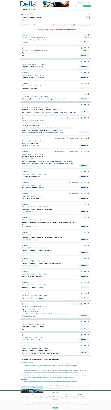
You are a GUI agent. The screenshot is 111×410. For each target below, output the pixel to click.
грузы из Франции (58, 396)
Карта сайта (87, 394)
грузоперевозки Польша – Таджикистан (31, 366)
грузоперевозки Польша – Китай (70, 365)
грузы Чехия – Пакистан (72, 370)
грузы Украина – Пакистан (61, 370)
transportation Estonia (45, 377)
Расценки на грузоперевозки (26, 394)
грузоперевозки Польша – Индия (44, 365)
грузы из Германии (49, 396)
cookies (40, 403)
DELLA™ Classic (81, 394)
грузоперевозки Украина (28, 375)
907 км (40, 339)
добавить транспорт (72, 10)
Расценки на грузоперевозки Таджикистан (40, 394)
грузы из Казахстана (83, 396)
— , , (42, 109)
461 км (41, 276)
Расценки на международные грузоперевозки (57, 394)
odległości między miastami (63, 377)
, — (34, 156)
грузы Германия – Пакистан (29, 370)
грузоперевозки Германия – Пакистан (31, 363)
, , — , (43, 99)
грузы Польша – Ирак (28, 372)
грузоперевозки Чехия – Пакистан (30, 365)
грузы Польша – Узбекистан (72, 372)
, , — (37, 350)
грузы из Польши (40, 396)
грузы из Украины (74, 396)
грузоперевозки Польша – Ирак (57, 365)
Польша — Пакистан (31, 17)
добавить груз (62, 10)
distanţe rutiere (72, 377)
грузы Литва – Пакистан (39, 370)
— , (33, 326)
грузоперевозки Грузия (59, 375)
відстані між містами (54, 377)
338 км (41, 298)
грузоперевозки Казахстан (39, 375)
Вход (76, 5)
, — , (37, 250)
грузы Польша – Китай (37, 372)
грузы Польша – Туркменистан (60, 372)
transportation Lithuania (36, 377)
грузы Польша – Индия (81, 370)
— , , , (42, 237)
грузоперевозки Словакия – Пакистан (60, 363)
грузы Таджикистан (32, 396)
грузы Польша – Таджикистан (48, 372)
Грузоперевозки (24, 362)
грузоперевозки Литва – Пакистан (45, 363)
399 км (41, 287)
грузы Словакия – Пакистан (50, 370)
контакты (57, 392)
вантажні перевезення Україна (70, 375)
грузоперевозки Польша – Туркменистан (47, 366)
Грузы (30, 368)
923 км (42, 187)
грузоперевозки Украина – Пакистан (75, 363)
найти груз (25, 396)
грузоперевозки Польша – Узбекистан (63, 366)
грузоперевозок (58, 386)
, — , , (41, 263)
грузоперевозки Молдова (49, 375)
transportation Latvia (27, 377)
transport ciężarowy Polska (82, 375)
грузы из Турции (65, 396)
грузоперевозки (55, 399)
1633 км (41, 77)
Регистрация (87, 5)
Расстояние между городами (71, 394)
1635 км (41, 66)
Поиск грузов (24, 379)
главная (53, 392)
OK (55, 407)
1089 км (44, 39)
